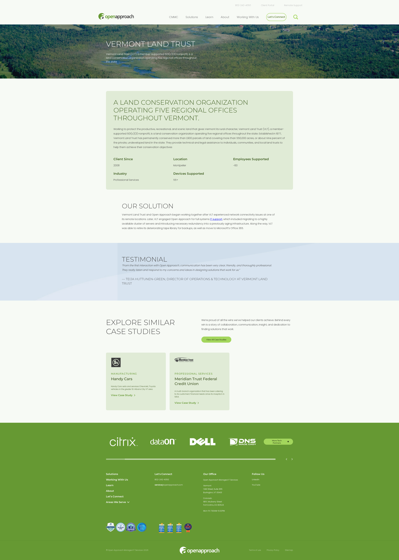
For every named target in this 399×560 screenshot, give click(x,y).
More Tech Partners (277, 441)
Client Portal (267, 5)
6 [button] (209, 459)
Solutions (112, 474)
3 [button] (153, 459)
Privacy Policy (273, 550)
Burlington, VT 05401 (212, 492)
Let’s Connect (115, 496)
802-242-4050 (243, 5)
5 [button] (190, 459)
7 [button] (228, 459)
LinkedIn (255, 479)
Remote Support (293, 5)
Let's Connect (276, 16)
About (110, 490)
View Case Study (121, 395)
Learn (109, 485)
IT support (216, 219)
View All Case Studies (216, 339)
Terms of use (255, 550)
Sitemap (289, 550)
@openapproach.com (169, 484)
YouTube (256, 484)
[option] (124, 442)
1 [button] (115, 459)
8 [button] (247, 459)
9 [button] (266, 459)
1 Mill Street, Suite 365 (212, 489)
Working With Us (117, 479)
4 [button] (172, 459)
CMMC (173, 17)
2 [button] (134, 459)
